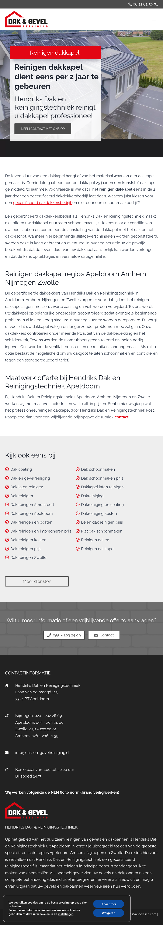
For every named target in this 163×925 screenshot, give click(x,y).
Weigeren (108, 913)
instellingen (65, 914)
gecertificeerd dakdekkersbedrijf (42, 202)
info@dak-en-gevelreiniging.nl (42, 752)
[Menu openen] (154, 19)
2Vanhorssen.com (144, 914)
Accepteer (108, 904)
